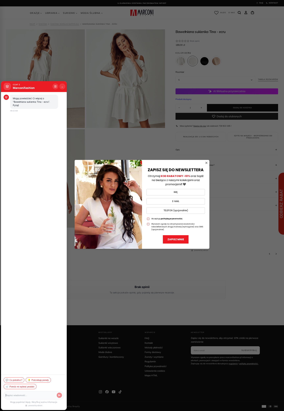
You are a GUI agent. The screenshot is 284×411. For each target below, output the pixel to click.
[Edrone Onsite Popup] (142, 205)
